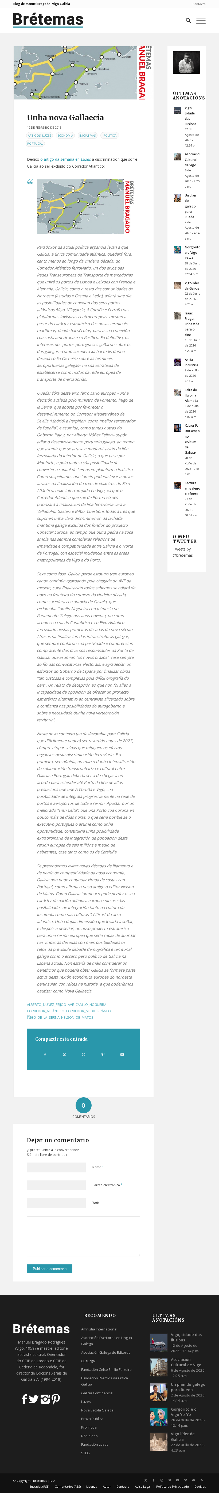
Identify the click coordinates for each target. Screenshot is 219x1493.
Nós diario (89, 1435)
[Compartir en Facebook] (45, 1054)
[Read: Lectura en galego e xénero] (177, 485)
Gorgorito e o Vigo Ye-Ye (193, 252)
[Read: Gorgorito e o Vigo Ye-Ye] (177, 250)
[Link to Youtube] (178, 1480)
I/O (52, 1481)
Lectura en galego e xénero (192, 488)
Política (109, 135)
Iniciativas (87, 135)
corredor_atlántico (45, 1011)
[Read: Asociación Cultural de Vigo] (177, 156)
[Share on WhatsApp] (83, 1054)
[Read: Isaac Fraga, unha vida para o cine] (177, 316)
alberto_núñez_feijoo (46, 1004)
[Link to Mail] (194, 1480)
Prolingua (89, 1427)
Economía (65, 135)
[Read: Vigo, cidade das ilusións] (177, 110)
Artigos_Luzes (39, 135)
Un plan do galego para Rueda (190, 206)
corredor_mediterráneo (88, 1011)
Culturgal (88, 1361)
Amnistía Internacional (99, 1329)
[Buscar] (186, 20)
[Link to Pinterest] (170, 1480)
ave (71, 1004)
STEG (85, 1452)
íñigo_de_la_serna (43, 1017)
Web (95, 1202)
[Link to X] (146, 1480)
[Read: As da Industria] (177, 362)
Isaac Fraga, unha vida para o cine (192, 324)
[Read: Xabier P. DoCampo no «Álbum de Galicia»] (177, 428)
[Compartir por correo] (122, 1054)
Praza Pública (92, 1418)
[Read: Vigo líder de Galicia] (177, 285)
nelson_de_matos (77, 1017)
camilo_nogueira (91, 1004)
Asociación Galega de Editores (105, 1352)
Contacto (199, 4)
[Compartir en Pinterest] (102, 1054)
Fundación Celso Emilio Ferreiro (106, 1369)
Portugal (35, 143)
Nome (98, 1166)
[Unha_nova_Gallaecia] (84, 72)
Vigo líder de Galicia (183, 1436)
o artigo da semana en (65, 159)
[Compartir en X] (64, 1054)
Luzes (86, 1401)
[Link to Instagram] (162, 1480)
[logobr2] (48, 20)
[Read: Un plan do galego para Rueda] (177, 198)
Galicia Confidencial (97, 1393)
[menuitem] (198, 4)
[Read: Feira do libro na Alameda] (177, 392)
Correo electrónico (107, 1184)
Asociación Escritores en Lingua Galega (106, 1340)
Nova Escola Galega (97, 1410)
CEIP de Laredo (35, 1360)
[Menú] (198, 20)
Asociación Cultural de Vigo (193, 159)
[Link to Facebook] (154, 1480)
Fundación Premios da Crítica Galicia (104, 1381)
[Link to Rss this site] (202, 1480)
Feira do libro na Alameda (191, 395)
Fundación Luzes (94, 1444)
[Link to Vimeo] (186, 1480)
